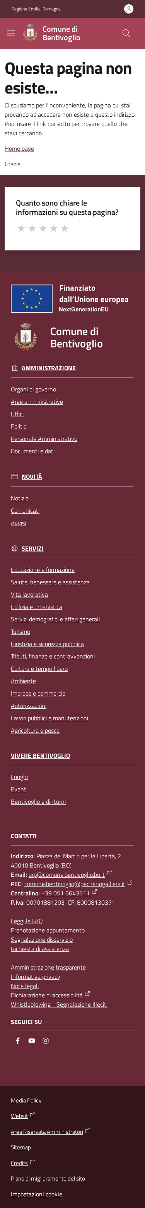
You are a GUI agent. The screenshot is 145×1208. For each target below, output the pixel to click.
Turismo (20, 631)
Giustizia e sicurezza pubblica (47, 643)
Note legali (25, 985)
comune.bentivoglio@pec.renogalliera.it (74, 883)
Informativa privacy (35, 976)
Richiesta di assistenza (40, 948)
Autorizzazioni (28, 705)
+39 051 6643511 (65, 893)
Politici (19, 426)
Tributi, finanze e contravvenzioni (53, 656)
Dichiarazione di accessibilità (47, 995)
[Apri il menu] (10, 33)
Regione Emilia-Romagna (36, 8)
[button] (126, 33)
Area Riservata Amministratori (47, 1132)
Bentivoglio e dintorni (38, 801)
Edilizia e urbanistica (36, 606)
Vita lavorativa (29, 594)
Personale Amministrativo (44, 438)
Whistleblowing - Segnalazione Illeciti (59, 1004)
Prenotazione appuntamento (48, 930)
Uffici (17, 414)
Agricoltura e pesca (35, 730)
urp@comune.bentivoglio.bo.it (67, 874)
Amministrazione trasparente (48, 967)
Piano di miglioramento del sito (48, 1178)
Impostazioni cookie (36, 1194)
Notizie (20, 498)
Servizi (33, 548)
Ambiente (23, 681)
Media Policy (26, 1100)
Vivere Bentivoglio (40, 755)
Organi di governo (33, 389)
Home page (19, 148)
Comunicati (25, 510)
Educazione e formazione (43, 569)
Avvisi (18, 522)
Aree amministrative (37, 401)
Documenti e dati (33, 451)
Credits (19, 1163)
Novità (32, 476)
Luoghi (19, 776)
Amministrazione (49, 368)
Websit (19, 1116)
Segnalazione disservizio (42, 939)
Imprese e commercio (38, 693)
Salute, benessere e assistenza (50, 582)
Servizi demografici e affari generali (55, 619)
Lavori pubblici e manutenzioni (49, 718)
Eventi (19, 789)
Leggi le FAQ (27, 921)
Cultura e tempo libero (39, 668)
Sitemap (21, 1147)
